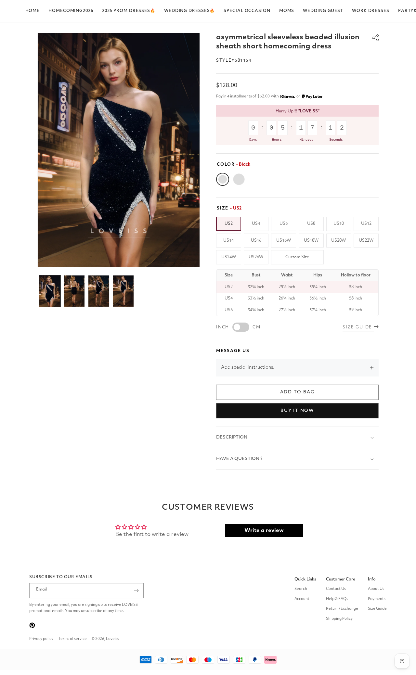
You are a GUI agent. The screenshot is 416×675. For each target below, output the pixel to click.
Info (372, 579)
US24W (228, 257)
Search (300, 589)
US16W (283, 240)
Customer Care (340, 579)
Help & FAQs (337, 599)
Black (222, 179)
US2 (229, 224)
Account (301, 599)
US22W (366, 240)
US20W (338, 240)
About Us (376, 589)
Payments (376, 599)
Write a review (264, 530)
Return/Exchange (342, 609)
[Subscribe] (136, 590)
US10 (338, 224)
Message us (233, 351)
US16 (256, 240)
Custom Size (297, 257)
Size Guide (377, 609)
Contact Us (336, 589)
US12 (366, 224)
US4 (256, 224)
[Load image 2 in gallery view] (74, 291)
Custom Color (238, 179)
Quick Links (305, 579)
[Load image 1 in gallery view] (49, 291)
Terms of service (72, 639)
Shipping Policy (339, 619)
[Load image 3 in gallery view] (99, 291)
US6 (284, 224)
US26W (256, 257)
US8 (311, 224)
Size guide (358, 327)
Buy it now (297, 410)
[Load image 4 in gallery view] (123, 291)
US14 (228, 240)
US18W (311, 240)
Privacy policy (41, 639)
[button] (128, 11)
